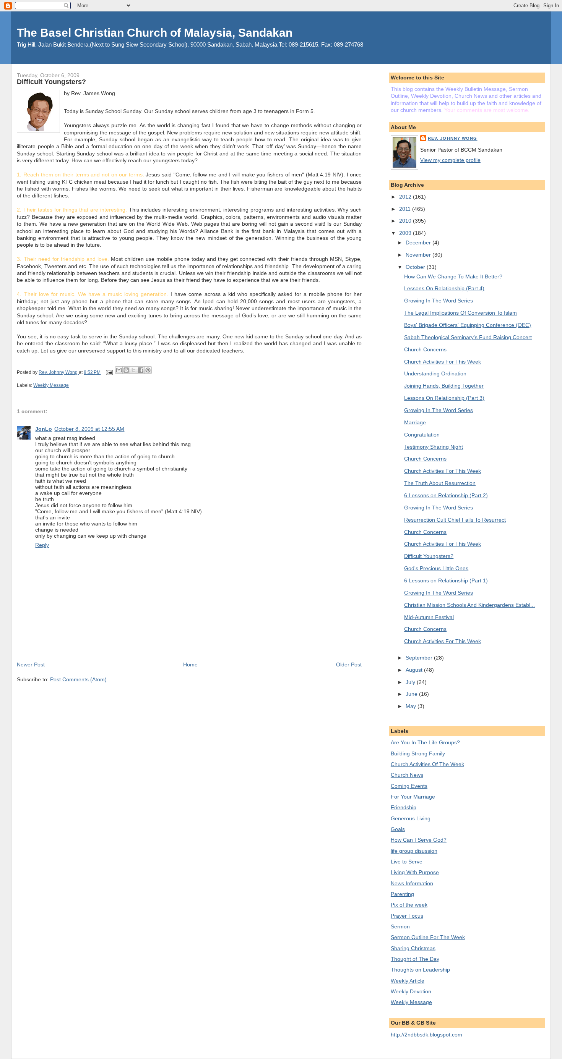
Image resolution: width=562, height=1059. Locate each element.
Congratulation (422, 435)
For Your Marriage (413, 797)
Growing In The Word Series (438, 300)
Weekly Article (407, 981)
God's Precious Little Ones (436, 568)
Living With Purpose (415, 872)
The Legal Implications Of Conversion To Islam (460, 313)
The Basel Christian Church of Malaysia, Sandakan (154, 32)
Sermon (400, 926)
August (415, 670)
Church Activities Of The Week (427, 764)
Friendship (403, 807)
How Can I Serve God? (419, 840)
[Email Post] (108, 372)
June (412, 694)
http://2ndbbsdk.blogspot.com (426, 1035)
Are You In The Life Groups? (425, 742)
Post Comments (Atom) (78, 679)
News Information (412, 883)
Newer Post (31, 664)
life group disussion (414, 851)
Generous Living (410, 818)
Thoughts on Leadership (420, 970)
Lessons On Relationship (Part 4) (444, 288)
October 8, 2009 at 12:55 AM (89, 429)
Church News (407, 775)
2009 (406, 233)
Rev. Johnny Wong (453, 138)
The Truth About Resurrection (440, 483)
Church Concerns (425, 349)
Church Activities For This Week (442, 362)
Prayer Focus (407, 916)
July (411, 682)
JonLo (43, 429)
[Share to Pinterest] (148, 370)
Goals (398, 829)
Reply (42, 545)
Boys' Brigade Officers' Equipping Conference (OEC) (467, 325)
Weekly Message (51, 385)
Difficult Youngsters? (428, 556)
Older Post (349, 664)
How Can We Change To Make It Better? (453, 276)
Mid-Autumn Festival (429, 617)
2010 (406, 221)
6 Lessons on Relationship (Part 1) (446, 580)
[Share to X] (133, 370)
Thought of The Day (415, 959)
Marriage (415, 422)
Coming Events (409, 786)
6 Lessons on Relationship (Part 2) (446, 495)
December (419, 242)
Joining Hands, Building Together (444, 386)
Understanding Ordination (435, 373)
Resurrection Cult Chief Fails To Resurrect (455, 520)
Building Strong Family (418, 753)
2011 (405, 209)
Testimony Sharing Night (433, 447)
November (419, 255)
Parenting (402, 894)
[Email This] (119, 370)
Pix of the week (409, 905)
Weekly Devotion (411, 991)
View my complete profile (450, 160)
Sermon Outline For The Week (428, 937)
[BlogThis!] (126, 370)
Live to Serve (406, 862)
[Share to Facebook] (141, 370)
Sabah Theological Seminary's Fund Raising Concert (468, 337)
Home (190, 664)
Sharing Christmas (413, 948)
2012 (406, 197)
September (420, 658)
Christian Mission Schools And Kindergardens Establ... (469, 605)
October (416, 267)
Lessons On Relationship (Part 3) (444, 398)
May (411, 706)
